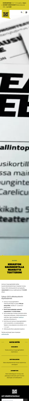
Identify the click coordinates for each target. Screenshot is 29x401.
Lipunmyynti (14, 371)
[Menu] (26, 12)
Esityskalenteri (14, 359)
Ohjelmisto (14, 347)
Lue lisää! (8, 7)
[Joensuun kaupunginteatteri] (6, 13)
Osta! (24, 3)
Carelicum (21, 317)
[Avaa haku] (21, 12)
